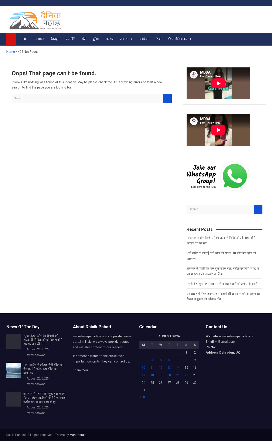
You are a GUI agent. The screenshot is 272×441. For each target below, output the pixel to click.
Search (167, 98)
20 (169, 375)
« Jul (142, 397)
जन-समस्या (126, 39)
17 (143, 375)
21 (178, 375)
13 (169, 368)
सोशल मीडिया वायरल (179, 39)
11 (152, 368)
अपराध (109, 39)
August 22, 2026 (38, 349)
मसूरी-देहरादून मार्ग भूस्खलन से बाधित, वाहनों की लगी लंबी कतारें (222, 284)
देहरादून (55, 39)
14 (178, 368)
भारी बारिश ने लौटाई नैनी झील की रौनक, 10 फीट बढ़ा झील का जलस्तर (43, 369)
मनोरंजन (144, 39)
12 (160, 368)
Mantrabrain (78, 435)
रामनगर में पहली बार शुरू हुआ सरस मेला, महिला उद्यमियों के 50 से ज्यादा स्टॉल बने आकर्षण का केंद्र (44, 398)
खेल (84, 39)
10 (143, 368)
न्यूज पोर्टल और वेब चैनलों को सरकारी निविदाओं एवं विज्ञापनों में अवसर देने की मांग (42, 340)
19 (160, 375)
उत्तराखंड (39, 39)
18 (152, 375)
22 (186, 375)
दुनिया (96, 39)
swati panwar (36, 355)
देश (25, 39)
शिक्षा (158, 39)
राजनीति (70, 39)
